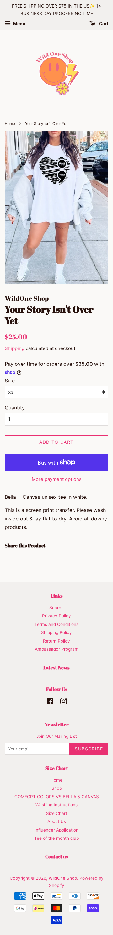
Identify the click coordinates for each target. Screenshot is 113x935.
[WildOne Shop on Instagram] (63, 702)
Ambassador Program (56, 649)
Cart (103, 23)
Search (56, 607)
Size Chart (56, 813)
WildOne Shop (63, 878)
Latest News (56, 667)
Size (10, 380)
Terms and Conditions (56, 624)
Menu (18, 23)
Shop (56, 788)
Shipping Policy (56, 632)
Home (10, 123)
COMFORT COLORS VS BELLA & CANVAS (56, 796)
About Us (56, 821)
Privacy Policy (56, 615)
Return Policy (56, 640)
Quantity (15, 407)
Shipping (14, 348)
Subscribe (89, 748)
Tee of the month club (56, 838)
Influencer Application (56, 829)
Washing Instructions (56, 804)
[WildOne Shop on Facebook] (50, 702)
